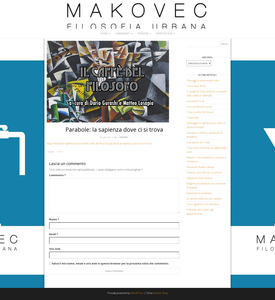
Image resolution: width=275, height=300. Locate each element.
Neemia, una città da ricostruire (204, 172)
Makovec (124, 137)
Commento (57, 175)
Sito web (54, 249)
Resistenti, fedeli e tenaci (200, 167)
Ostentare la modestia (199, 193)
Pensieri (143, 33)
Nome (54, 219)
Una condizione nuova (199, 106)
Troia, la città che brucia (200, 112)
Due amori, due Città (198, 142)
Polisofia (60, 151)
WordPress (137, 293)
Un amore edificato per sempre (204, 198)
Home (104, 33)
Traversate (193, 117)
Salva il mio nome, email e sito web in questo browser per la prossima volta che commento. (110, 263)
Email (53, 234)
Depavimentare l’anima (199, 178)
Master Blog (161, 293)
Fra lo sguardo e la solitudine (203, 204)
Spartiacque (164, 33)
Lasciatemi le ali (195, 101)
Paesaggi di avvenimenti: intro (203, 80)
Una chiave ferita (196, 86)
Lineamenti (123, 33)
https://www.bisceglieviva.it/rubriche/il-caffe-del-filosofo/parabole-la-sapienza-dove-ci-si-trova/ (99, 143)
